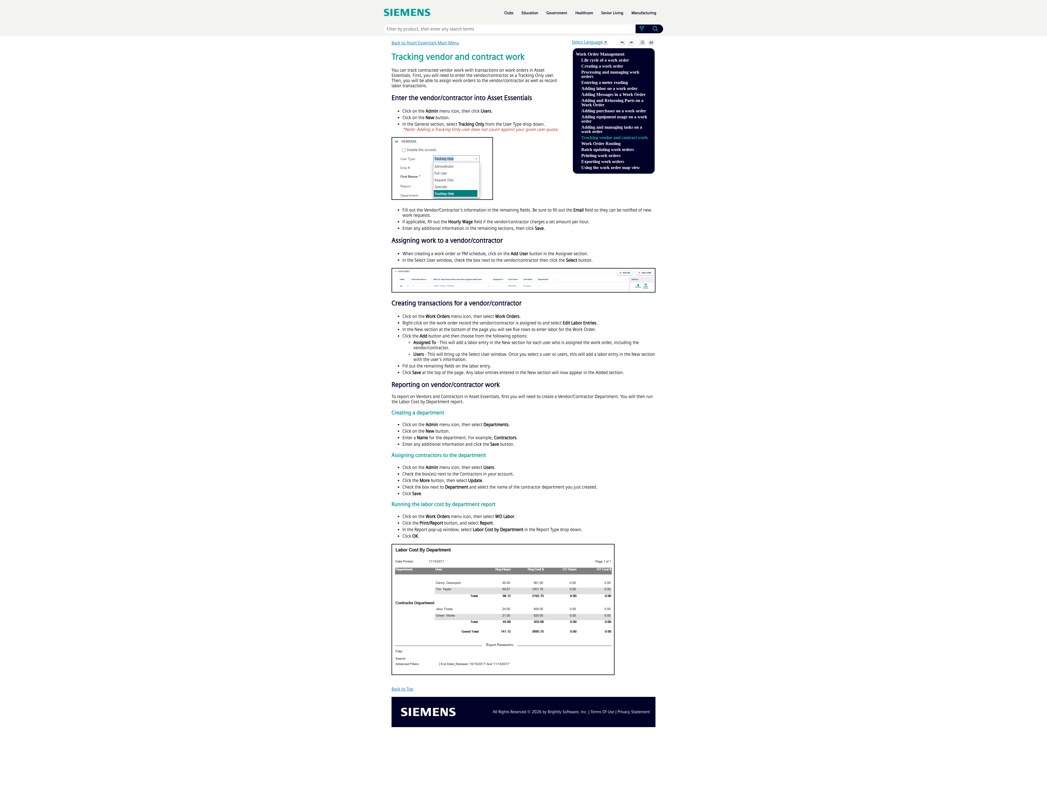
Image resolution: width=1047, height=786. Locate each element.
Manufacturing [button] (643, 13)
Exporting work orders (602, 161)
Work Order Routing (601, 143)
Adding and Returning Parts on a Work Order (612, 102)
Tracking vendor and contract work (614, 137)
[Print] (651, 42)
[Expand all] (642, 42)
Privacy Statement (634, 711)
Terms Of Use (602, 711)
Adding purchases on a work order (613, 111)
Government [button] (556, 13)
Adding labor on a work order (609, 88)
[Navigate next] (631, 42)
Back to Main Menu (425, 43)
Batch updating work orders (607, 149)
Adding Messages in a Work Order (613, 94)
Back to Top (402, 689)
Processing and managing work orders (610, 74)
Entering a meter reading (604, 82)
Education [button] (530, 13)
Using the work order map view (610, 167)
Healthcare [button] (584, 13)
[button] (642, 29)
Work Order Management (600, 54)
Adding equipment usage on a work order (614, 119)
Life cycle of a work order (605, 60)
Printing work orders (601, 155)
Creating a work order (602, 66)
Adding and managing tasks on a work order (611, 129)
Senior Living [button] (612, 13)
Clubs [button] (508, 13)
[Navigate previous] (622, 42)
